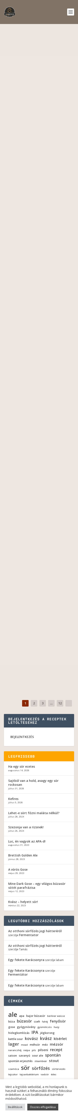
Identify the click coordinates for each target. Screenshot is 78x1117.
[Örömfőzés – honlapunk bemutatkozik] (39, 465)
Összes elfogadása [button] (43, 1107)
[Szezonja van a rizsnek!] (39, 635)
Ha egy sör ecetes (27, 169)
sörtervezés (58, 1069)
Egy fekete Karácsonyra (26, 960)
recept (56, 1049)
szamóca (13, 1069)
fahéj (45, 1021)
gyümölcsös (44, 1027)
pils (34, 1050)
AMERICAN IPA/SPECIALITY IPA (49, 509)
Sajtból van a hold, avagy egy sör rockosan (36, 280)
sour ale (34, 181)
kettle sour (15, 1039)
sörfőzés (41, 1068)
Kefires (16, 390)
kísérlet (60, 1038)
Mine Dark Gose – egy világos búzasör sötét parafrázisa (36, 886)
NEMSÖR (61, 585)
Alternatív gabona (41, 585)
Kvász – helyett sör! (23, 902)
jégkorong (47, 1033)
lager (13, 1044)
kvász (46, 1038)
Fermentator (30, 176)
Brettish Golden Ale (22, 855)
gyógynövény (26, 1027)
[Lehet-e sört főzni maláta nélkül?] (39, 559)
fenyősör (58, 1021)
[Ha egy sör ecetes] (39, 142)
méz (45, 1045)
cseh (37, 1021)
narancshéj (14, 1050)
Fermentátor (18, 974)
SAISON (13, 590)
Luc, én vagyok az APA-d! (27, 841)
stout (54, 1060)
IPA (34, 1032)
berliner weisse (56, 1016)
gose (11, 1027)
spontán (53, 1055)
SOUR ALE (59, 294)
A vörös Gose (18, 869)
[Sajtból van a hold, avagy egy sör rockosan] (39, 250)
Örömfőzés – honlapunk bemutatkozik (32, 495)
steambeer (40, 1061)
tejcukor (13, 1074)
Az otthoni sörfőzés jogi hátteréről (35, 931)
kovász (31, 1038)
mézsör (56, 1044)
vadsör (45, 1074)
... (51, 703)
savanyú (24, 1055)
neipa (26, 1050)
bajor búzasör (35, 1016)
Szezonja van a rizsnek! (34, 644)
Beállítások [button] (15, 1107)
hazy (56, 1027)
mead (24, 1044)
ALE (31, 401)
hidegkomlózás (18, 1033)
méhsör (35, 1045)
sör (25, 1067)
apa (21, 1016)
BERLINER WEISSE (40, 294)
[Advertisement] (39, 65)
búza (11, 1021)
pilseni (43, 1050)
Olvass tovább (23, 215)
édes (53, 1074)
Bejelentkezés (22, 737)
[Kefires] (39, 362)
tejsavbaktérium (29, 1074)
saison (12, 1055)
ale (12, 1014)
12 (60, 703)
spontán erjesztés (20, 1061)
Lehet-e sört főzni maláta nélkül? (36, 571)
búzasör (24, 1021)
